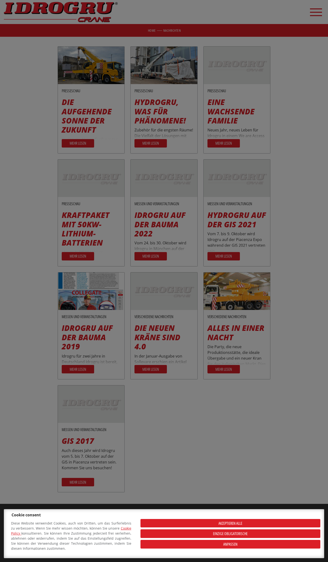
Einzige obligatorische (230, 533)
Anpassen (230, 544)
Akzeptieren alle (230, 523)
